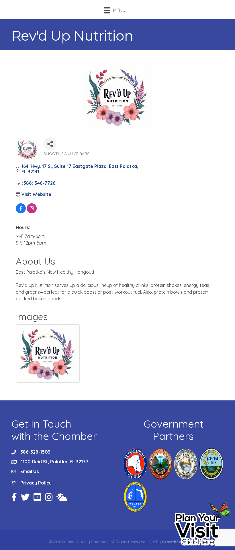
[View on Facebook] (21, 212)
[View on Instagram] (32, 212)
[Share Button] (50, 143)
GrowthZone (174, 541)
